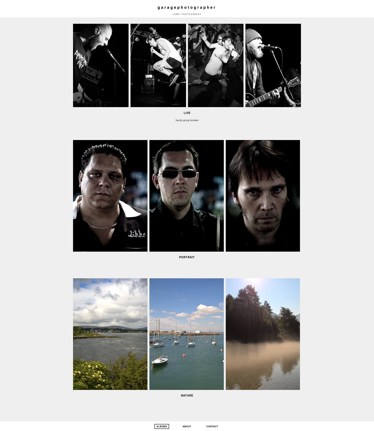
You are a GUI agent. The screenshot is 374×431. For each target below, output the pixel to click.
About (187, 426)
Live (187, 113)
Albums (161, 426)
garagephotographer (187, 7)
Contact (212, 426)
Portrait (187, 257)
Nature (187, 395)
